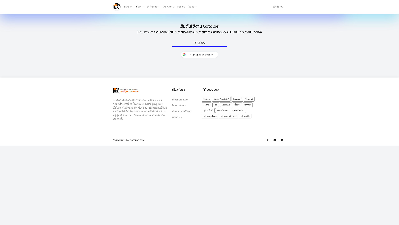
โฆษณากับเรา (179, 105)
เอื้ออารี (237, 105)
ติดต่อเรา (177, 117)
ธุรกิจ (180, 6)
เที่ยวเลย (167, 6)
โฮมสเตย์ (249, 99)
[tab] (199, 43)
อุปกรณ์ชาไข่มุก (210, 116)
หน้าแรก (128, 6)
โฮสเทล (207, 99)
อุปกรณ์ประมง (222, 110)
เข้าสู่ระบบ (278, 6)
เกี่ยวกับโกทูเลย (180, 99)
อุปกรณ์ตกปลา (238, 110)
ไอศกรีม (207, 105)
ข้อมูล (192, 6)
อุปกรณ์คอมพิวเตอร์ (228, 116)
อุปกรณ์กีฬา (245, 116)
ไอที (215, 105)
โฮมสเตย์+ (237, 99)
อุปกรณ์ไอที (208, 110)
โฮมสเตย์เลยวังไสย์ (221, 99)
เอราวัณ (247, 105)
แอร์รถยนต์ (225, 105)
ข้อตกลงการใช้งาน (181, 111)
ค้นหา (140, 6)
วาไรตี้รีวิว (152, 6)
